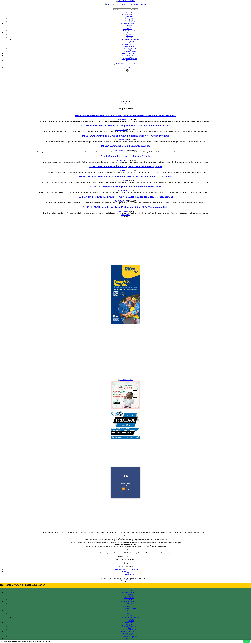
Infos (129, 27)
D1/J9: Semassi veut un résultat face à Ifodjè (125, 156)
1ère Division (129, 16)
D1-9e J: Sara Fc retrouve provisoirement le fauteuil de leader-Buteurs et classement (125, 197)
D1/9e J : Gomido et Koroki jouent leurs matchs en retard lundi (125, 186)
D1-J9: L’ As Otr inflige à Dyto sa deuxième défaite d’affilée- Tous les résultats (125, 135)
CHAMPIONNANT (127, 575)
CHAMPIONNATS (127, 15)
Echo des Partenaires (129, 48)
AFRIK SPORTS (127, 571)
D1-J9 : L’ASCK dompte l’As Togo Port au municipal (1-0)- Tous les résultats (125, 207)
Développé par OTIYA (126, 491)
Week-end (129, 25)
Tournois (129, 37)
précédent (124, 215)
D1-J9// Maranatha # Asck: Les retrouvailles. (125, 146)
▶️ (123, 488)
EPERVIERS (127, 29)
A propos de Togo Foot (129, 59)
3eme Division (129, 20)
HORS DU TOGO (127, 23)
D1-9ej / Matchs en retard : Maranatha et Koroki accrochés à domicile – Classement (125, 176)
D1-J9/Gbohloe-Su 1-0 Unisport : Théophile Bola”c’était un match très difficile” (125, 125)
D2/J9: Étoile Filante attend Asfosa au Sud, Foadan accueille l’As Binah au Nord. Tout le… (125, 115)
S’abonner (246, 641)
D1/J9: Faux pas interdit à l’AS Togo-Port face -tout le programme (125, 166)
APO (129, 50)
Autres (131, 41)
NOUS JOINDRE (127, 55)
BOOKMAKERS (127, 45)
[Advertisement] (125, 87)
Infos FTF (129, 36)
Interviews (129, 34)
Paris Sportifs (129, 46)
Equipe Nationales (129, 30)
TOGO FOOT (127, 13)
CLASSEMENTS (129, 22)
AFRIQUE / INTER (127, 53)
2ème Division (129, 18)
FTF (127, 32)
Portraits (131, 43)
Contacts (129, 57)
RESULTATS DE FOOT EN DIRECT (127, 569)
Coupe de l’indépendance (131, 39)
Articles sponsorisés (129, 52)
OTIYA (128, 580)
